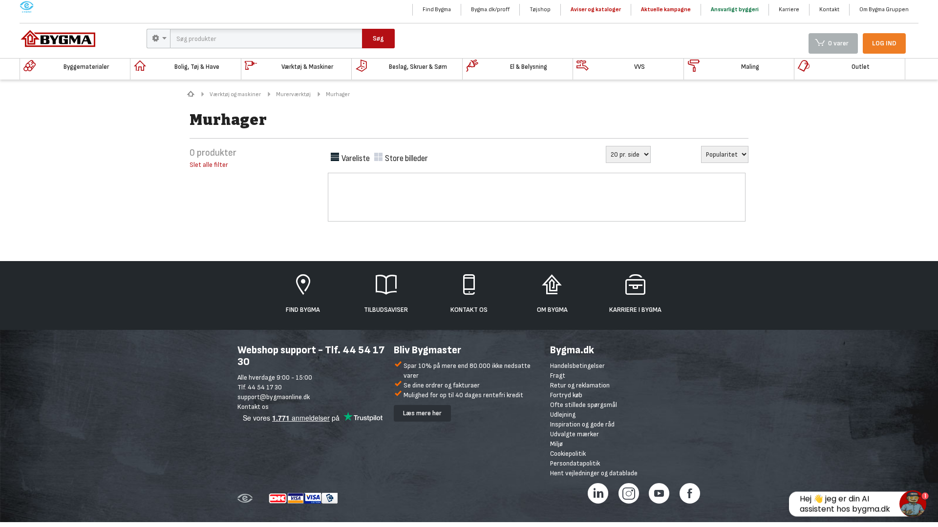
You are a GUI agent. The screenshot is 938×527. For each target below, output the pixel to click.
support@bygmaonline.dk (273, 397)
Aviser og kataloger (596, 9)
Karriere (789, 9)
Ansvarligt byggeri (735, 9)
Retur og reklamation (580, 385)
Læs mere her (422, 413)
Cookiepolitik (568, 453)
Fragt (557, 375)
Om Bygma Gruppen (884, 9)
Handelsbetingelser (577, 366)
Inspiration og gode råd (582, 424)
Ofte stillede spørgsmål (583, 405)
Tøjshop (540, 9)
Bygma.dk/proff (490, 9)
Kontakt (829, 9)
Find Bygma (437, 9)
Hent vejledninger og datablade (594, 473)
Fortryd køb (566, 395)
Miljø (556, 444)
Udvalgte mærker (574, 434)
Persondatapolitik (575, 463)
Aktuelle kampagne (666, 9)
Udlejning (563, 414)
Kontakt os (253, 407)
